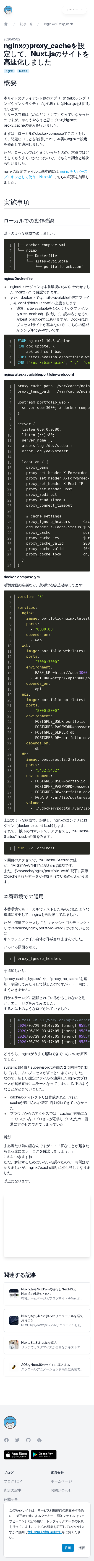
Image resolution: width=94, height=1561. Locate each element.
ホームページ (61, 1481)
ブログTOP (13, 1481)
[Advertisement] (47, 1225)
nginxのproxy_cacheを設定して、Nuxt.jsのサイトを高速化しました (60, 24)
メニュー (72, 10)
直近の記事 (12, 1490)
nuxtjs (23, 71)
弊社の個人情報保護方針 (45, 1532)
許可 (68, 1548)
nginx (9, 71)
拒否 (81, 1548)
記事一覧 (26, 24)
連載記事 (11, 1499)
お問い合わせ (61, 1490)
